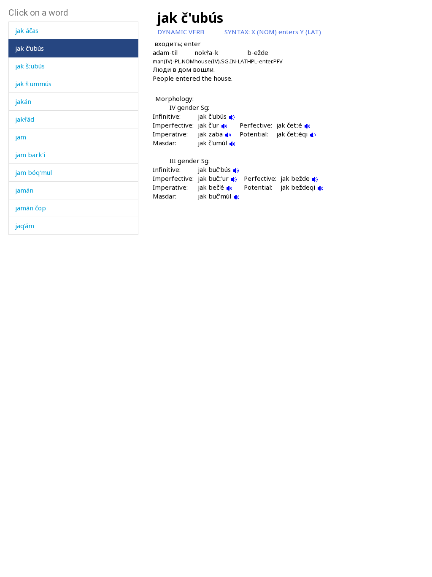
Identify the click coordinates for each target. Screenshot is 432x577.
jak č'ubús (29, 48)
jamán (24, 190)
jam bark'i (30, 154)
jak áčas (26, 30)
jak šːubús (30, 66)
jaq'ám (24, 225)
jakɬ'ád (24, 119)
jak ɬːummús (33, 83)
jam (20, 137)
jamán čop (30, 208)
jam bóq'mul (33, 172)
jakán (23, 101)
